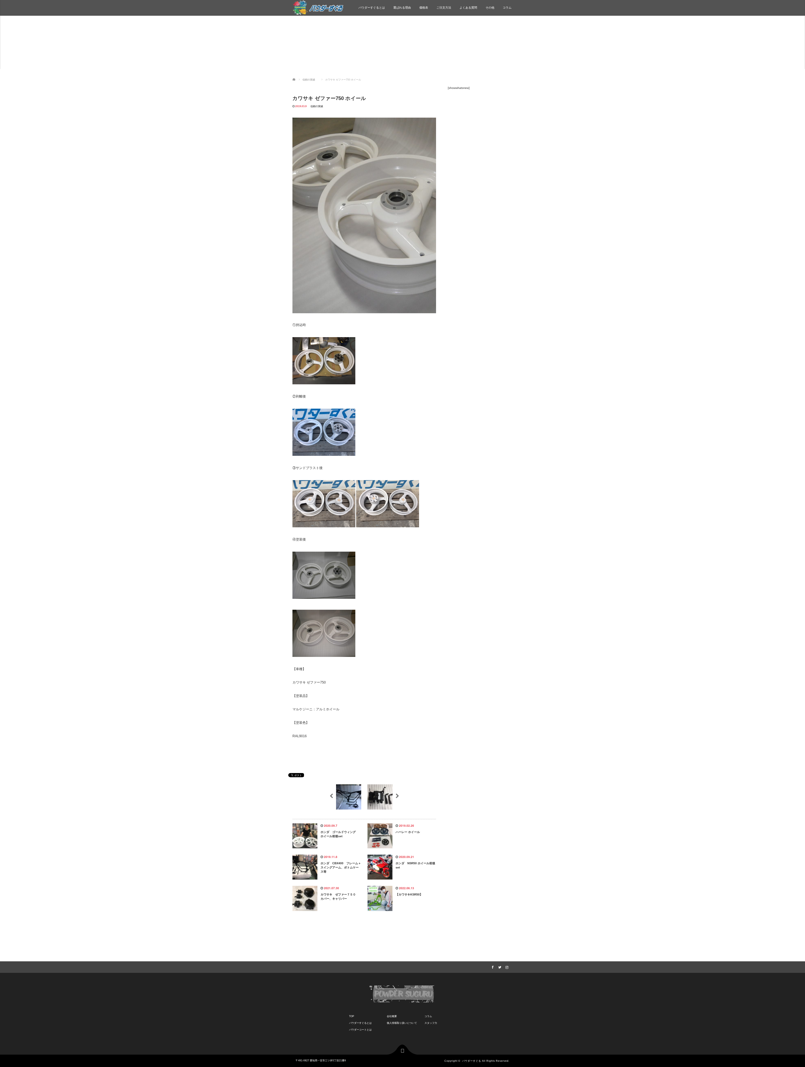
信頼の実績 (316, 106)
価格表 (423, 7)
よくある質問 (468, 7)
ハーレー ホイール (408, 832)
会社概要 (392, 1016)
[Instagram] (506, 966)
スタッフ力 (431, 1023)
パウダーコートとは (360, 1029)
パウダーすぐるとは (371, 7)
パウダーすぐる (471, 1060)
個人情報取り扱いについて (402, 1023)
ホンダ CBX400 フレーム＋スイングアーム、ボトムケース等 (341, 867)
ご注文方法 (443, 7)
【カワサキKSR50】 (409, 894)
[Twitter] (499, 966)
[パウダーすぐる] (317, 7)
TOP (351, 1016)
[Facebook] (492, 966)
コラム (507, 7)
